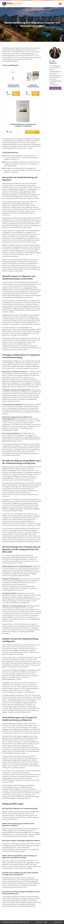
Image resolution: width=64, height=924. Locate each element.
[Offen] (60, 4)
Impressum (39, 922)
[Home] (12, 4)
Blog (45, 922)
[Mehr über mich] (55, 53)
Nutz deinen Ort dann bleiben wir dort (18, 922)
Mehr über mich (55, 88)
